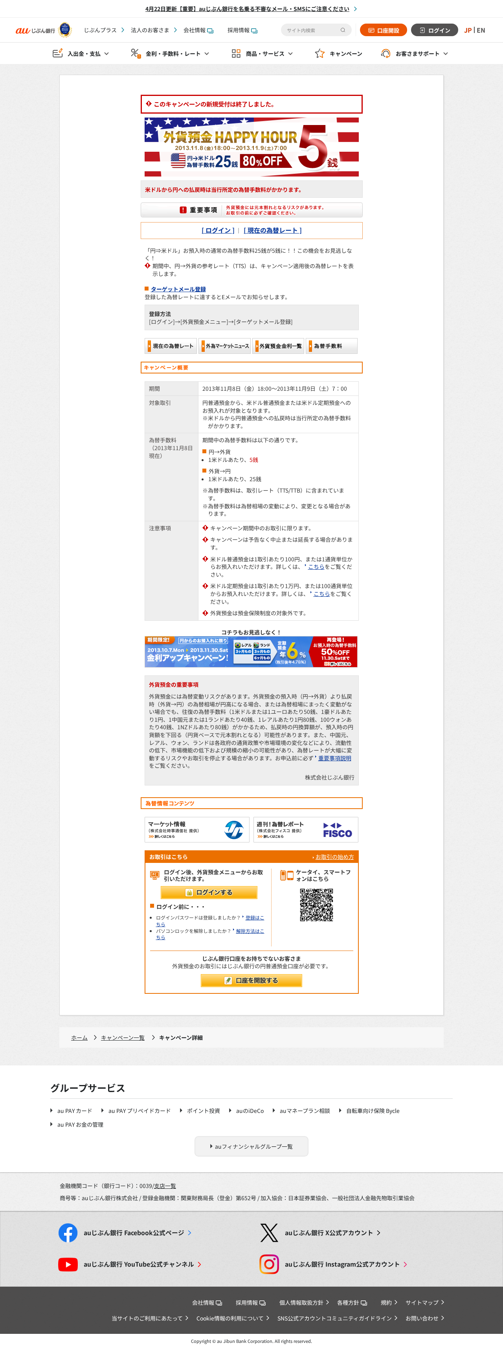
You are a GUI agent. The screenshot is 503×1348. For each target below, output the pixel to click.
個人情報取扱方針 (301, 1302)
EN (481, 30)
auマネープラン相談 (305, 1110)
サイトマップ (422, 1302)
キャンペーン (346, 53)
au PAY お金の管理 (80, 1124)
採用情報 (239, 30)
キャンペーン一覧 (123, 1037)
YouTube (139, 1264)
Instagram (342, 1264)
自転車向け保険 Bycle (373, 1110)
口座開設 (388, 30)
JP (468, 30)
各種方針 (348, 1302)
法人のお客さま (150, 30)
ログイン (439, 30)
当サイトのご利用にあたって (147, 1318)
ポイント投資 (203, 1110)
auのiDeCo (250, 1110)
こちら (316, 566)
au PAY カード (74, 1110)
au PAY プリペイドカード (139, 1110)
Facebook (134, 1232)
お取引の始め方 (335, 857)
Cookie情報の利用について (230, 1318)
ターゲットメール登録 (178, 289)
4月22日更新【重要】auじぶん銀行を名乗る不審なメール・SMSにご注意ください (247, 9)
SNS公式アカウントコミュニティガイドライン (334, 1318)
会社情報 (195, 30)
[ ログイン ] (218, 230)
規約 (386, 1302)
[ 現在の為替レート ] (273, 230)
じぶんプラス (100, 30)
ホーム (79, 1037)
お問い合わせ (422, 1318)
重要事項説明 (334, 758)
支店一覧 (165, 1186)
